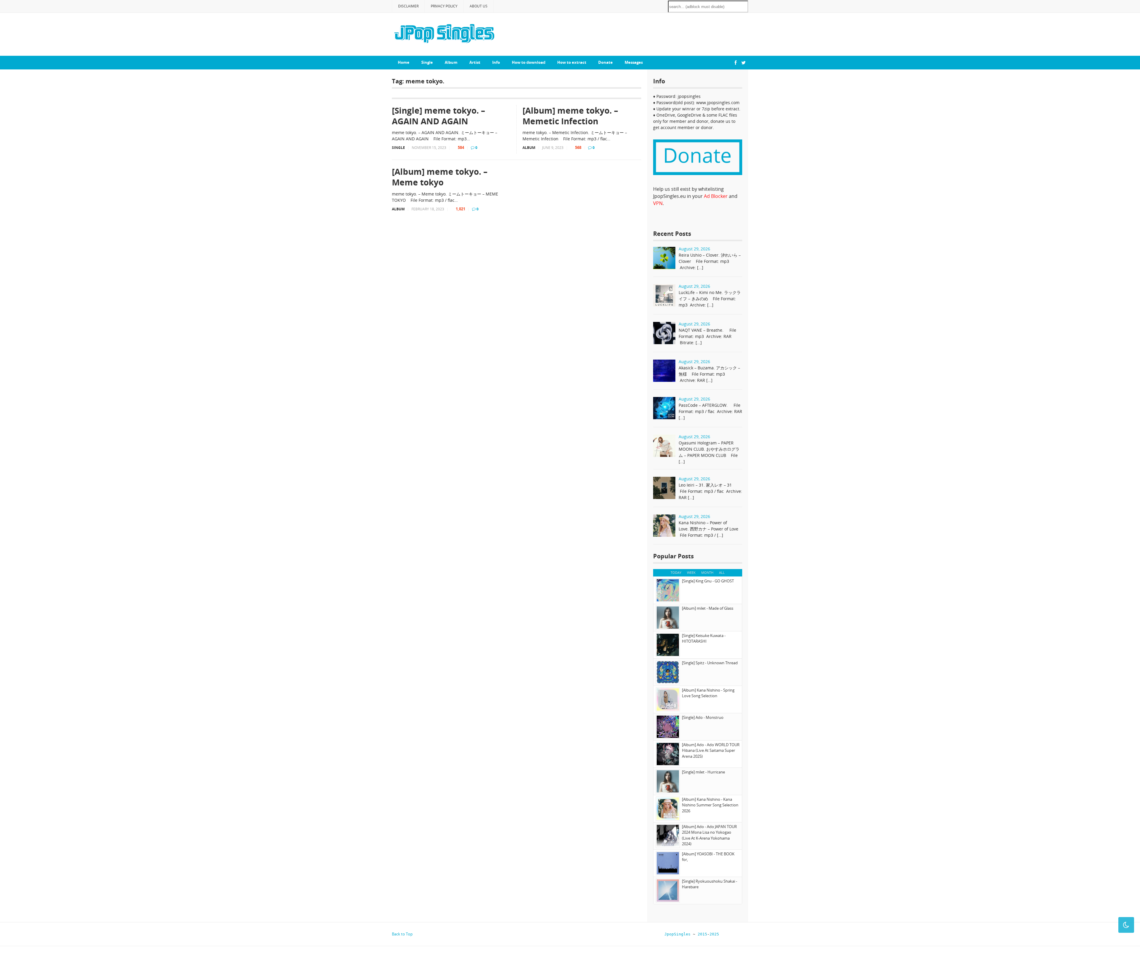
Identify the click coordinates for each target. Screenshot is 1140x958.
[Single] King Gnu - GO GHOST (708, 581)
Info (496, 62)
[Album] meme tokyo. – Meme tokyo (439, 177)
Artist (474, 62)
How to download (528, 62)
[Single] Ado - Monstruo (702, 717)
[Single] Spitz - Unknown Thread (710, 662)
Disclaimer (408, 6)
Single (427, 62)
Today (676, 572)
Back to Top (402, 934)
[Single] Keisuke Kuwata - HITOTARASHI (704, 638)
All (722, 572)
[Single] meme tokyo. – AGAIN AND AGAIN (438, 116)
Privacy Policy (444, 6)
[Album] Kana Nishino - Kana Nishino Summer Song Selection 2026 (710, 805)
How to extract (571, 62)
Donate (605, 62)
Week (691, 572)
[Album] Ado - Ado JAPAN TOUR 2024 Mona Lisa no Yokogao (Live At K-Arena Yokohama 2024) (709, 835)
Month (707, 572)
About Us (478, 6)
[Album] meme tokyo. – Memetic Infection (570, 116)
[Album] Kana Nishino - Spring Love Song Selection (708, 693)
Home (403, 62)
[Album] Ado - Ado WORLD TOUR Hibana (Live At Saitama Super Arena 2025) (711, 750)
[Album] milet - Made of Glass (707, 608)
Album (451, 62)
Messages (634, 62)
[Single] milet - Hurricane (703, 772)
